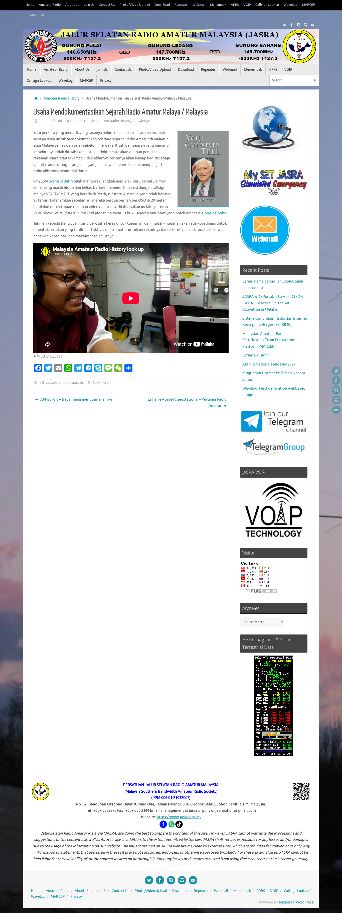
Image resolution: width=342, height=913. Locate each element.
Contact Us (107, 5)
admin (44, 121)
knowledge (141, 121)
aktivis (45, 383)
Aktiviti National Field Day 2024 (268, 364)
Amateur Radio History (61, 98)
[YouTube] (312, 24)
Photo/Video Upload (134, 5)
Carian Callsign (255, 355)
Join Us (89, 5)
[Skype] (298, 24)
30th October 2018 (72, 121)
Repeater (181, 5)
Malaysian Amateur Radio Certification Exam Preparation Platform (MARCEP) (268, 340)
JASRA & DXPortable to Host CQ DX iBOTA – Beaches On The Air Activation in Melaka (272, 303)
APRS (235, 5)
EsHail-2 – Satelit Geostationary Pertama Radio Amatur (187, 402)
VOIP (247, 5)
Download (162, 5)
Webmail (199, 5)
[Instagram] (305, 24)
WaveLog (291, 5)
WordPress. (305, 902)
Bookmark (100, 383)
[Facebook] (291, 24)
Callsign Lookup (267, 5)
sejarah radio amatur (67, 383)
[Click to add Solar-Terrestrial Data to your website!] (273, 755)
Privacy (31, 15)
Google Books (214, 213)
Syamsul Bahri (61, 181)
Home (30, 5)
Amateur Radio (50, 5)
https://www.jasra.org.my (179, 817)
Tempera (285, 902)
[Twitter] (284, 24)
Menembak (218, 5)
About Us (72, 5)
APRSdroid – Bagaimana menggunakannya (76, 399)
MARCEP (308, 5)
